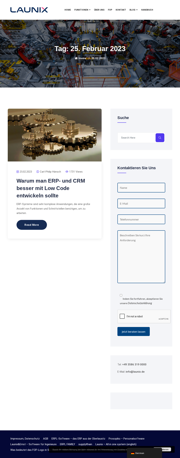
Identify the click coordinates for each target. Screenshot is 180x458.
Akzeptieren (162, 449)
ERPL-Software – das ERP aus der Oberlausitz (78, 438)
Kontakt (121, 10)
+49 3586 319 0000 (134, 364)
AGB (45, 438)
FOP (110, 10)
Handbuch (147, 10)
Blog (132, 10)
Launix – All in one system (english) (115, 444)
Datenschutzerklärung (140, 303)
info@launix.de (135, 371)
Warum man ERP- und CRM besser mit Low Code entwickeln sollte (51, 188)
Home (68, 10)
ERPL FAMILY (67, 444)
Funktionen (81, 10)
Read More (31, 224)
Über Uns (99, 10)
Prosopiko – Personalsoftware (126, 438)
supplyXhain (85, 444)
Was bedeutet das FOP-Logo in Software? (35, 449)
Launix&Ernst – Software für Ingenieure (33, 444)
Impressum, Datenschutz (25, 438)
